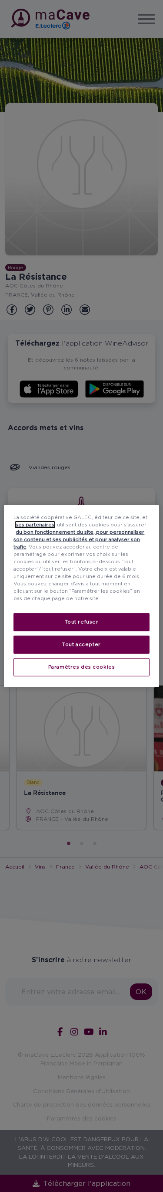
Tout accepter (81, 644)
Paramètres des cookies (81, 666)
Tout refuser (82, 621)
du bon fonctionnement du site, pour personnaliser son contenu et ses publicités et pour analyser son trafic (78, 539)
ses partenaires (35, 524)
